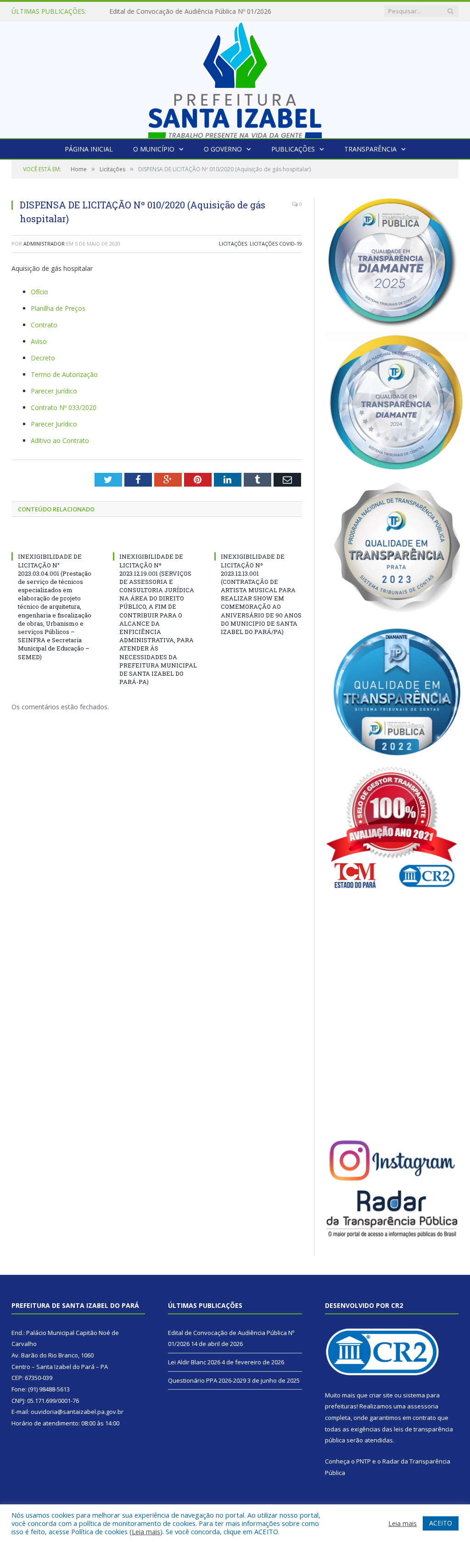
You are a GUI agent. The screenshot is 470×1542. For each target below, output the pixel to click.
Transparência (370, 149)
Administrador (44, 243)
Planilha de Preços (58, 308)
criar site (381, 1395)
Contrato (44, 324)
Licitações (233, 243)
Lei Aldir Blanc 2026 (138, 11)
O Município (153, 149)
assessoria (422, 1406)
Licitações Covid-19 (276, 243)
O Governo (223, 149)
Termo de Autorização (64, 374)
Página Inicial (89, 149)
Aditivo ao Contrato (60, 440)
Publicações (293, 149)
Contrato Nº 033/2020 (63, 407)
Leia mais (146, 1531)
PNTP (363, 1461)
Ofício (39, 291)
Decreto (43, 357)
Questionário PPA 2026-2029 (207, 1380)
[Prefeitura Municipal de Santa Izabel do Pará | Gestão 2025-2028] (235, 77)
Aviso (39, 341)
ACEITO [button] (440, 1523)
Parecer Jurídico (54, 391)
